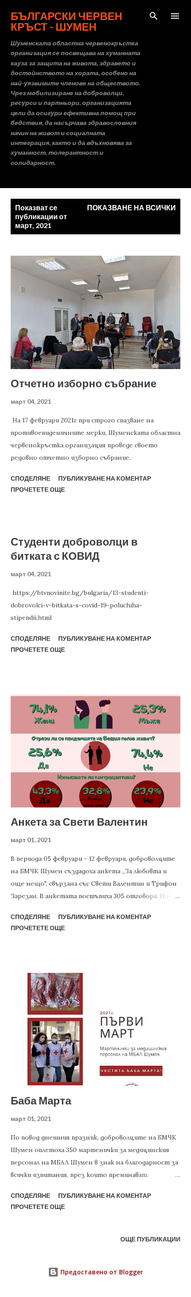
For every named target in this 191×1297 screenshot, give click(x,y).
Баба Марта (41, 1100)
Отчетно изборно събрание (83, 383)
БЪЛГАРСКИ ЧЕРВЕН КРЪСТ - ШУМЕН (66, 21)
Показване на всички (131, 207)
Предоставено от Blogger (101, 1272)
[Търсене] (153, 16)
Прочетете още (38, 489)
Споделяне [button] (30, 478)
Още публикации (150, 1239)
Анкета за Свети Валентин (79, 821)
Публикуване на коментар (104, 478)
